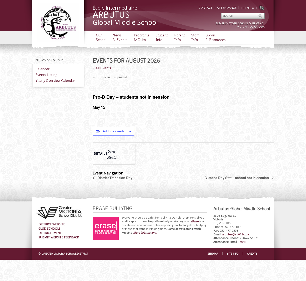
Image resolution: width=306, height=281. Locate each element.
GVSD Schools (50, 228)
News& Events (120, 37)
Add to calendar (114, 131)
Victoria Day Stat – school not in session (237, 177)
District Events (51, 233)
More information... (145, 232)
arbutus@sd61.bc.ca (235, 234)
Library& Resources (215, 37)
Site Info (233, 253)
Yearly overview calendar (55, 80)
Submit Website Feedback (59, 237)
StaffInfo (195, 37)
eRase (195, 221)
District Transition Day (114, 177)
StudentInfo (162, 37)
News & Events (49, 60)
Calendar (43, 69)
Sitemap (213, 253)
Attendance (226, 8)
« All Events (102, 68)
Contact (206, 8)
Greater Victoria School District (65, 253)
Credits (252, 253)
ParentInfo (179, 37)
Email (242, 242)
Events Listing (46, 74)
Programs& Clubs (141, 37)
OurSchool (101, 37)
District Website (52, 224)
